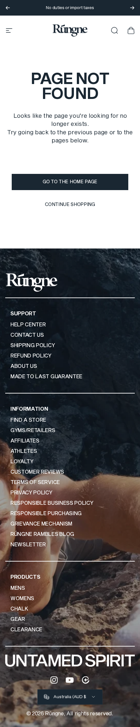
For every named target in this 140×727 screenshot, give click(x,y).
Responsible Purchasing (46, 513)
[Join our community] (85, 680)
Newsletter (28, 544)
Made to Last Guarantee (46, 376)
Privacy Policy (31, 493)
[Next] (132, 8)
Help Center (28, 324)
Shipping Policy (32, 345)
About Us (23, 366)
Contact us (27, 335)
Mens (17, 588)
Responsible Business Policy (51, 503)
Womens (22, 598)
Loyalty (22, 461)
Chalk (19, 609)
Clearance (26, 629)
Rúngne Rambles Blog (42, 534)
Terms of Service (35, 482)
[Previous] (8, 8)
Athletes (23, 451)
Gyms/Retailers (32, 430)
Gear (17, 619)
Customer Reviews (37, 472)
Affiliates (24, 441)
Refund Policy (30, 356)
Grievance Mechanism (41, 524)
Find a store (28, 420)
